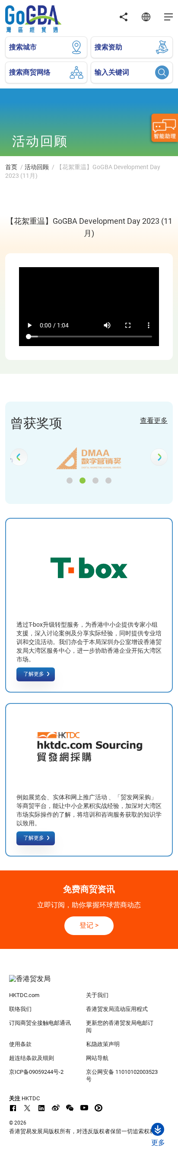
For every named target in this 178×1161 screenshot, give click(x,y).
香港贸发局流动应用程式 (117, 1009)
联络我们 (20, 1009)
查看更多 (154, 420)
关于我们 (97, 995)
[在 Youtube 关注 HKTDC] (84, 1108)
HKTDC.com (24, 995)
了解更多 (33, 674)
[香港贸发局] (89, 983)
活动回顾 (37, 167)
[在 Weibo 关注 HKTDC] (56, 1108)
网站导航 (97, 1058)
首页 (11, 167)
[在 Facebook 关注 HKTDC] (13, 1108)
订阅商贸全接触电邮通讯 (40, 1023)
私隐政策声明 (103, 1044)
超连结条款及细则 (31, 1058)
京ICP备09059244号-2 (36, 1072)
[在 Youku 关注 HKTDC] (98, 1108)
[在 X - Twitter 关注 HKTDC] (27, 1108)
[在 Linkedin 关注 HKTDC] (41, 1108)
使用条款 (20, 1044)
